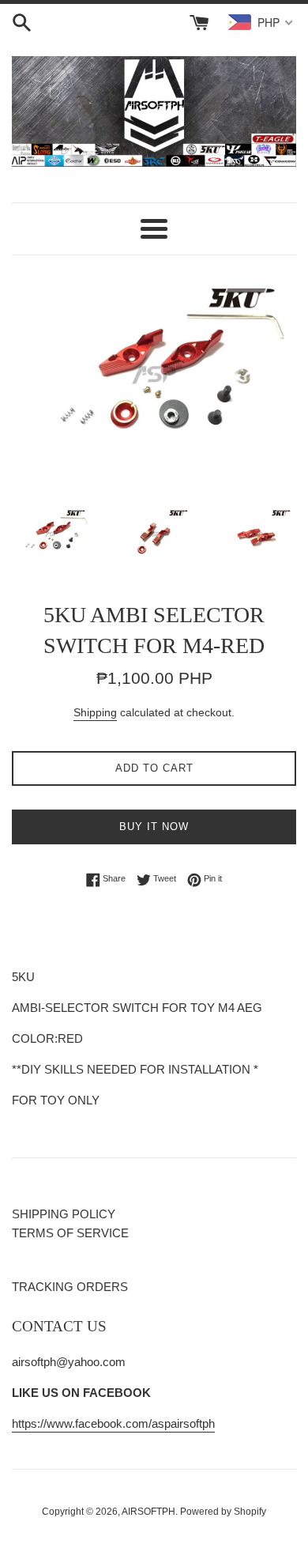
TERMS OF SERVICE (70, 1233)
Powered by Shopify (223, 1511)
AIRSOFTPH (148, 1511)
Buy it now (154, 826)
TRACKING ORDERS (70, 1286)
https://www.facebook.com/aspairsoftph (113, 1423)
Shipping (95, 712)
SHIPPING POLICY (63, 1214)
